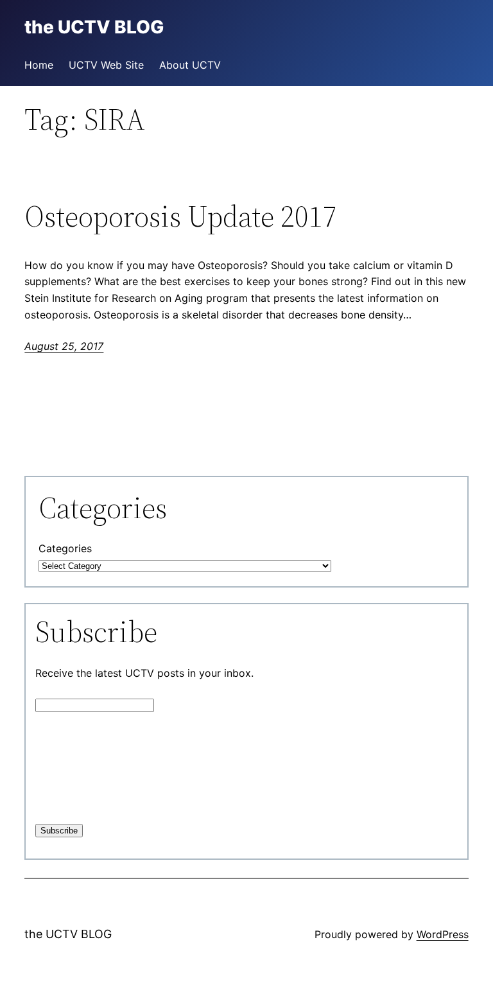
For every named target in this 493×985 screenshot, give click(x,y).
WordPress (443, 934)
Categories (65, 548)
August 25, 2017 (63, 346)
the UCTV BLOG (68, 934)
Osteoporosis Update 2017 (180, 216)
